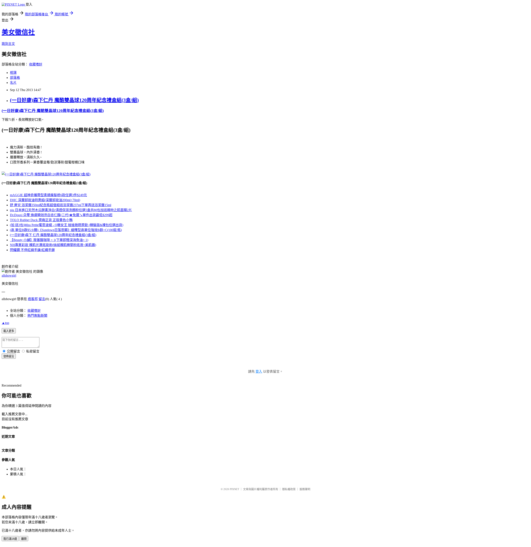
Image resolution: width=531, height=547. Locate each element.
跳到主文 (8, 44)
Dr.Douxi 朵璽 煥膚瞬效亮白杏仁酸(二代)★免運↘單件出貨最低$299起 (61, 215)
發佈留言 (8, 356)
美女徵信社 (18, 32)
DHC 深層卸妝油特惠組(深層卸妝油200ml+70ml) (45, 200)
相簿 (13, 72)
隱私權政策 (289, 489)
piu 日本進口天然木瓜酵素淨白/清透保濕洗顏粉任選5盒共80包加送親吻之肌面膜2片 (71, 210)
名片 (13, 82)
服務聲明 (305, 489)
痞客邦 (33, 299)
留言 (42, 299)
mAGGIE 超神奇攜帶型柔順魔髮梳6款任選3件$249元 (48, 195)
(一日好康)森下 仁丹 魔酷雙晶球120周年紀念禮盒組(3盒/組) (53, 235)
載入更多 (8, 331)
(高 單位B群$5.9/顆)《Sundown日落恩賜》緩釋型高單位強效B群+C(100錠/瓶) (66, 230)
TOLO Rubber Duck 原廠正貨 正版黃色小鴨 (41, 220)
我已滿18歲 (10, 538)
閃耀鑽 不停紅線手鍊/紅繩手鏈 (32, 250)
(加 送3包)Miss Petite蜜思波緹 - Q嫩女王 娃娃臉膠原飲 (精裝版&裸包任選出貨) (66, 225)
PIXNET (234, 489)
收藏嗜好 (35, 64)
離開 (24, 538)
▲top (5, 323)
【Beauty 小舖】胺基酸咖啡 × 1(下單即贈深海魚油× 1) (49, 240)
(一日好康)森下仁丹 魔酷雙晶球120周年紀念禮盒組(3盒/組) (74, 100)
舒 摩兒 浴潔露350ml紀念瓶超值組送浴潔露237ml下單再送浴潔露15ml (60, 205)
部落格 (15, 77)
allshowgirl (9, 275)
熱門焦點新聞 (37, 315)
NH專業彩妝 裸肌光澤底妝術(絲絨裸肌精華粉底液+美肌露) (53, 245)
